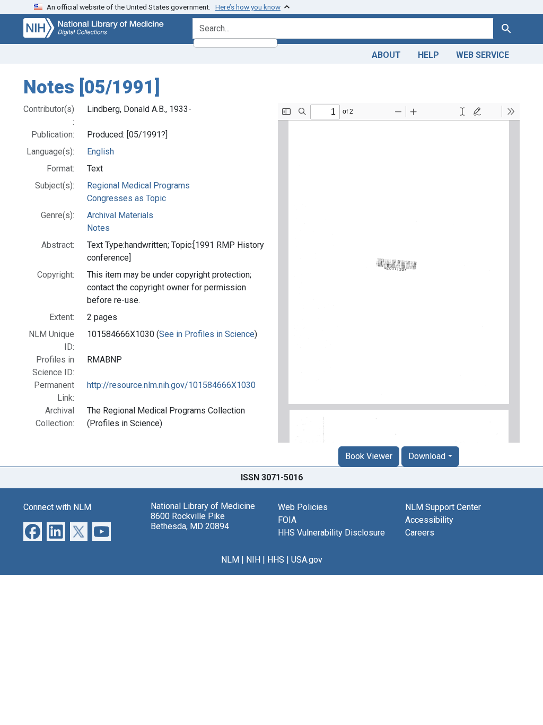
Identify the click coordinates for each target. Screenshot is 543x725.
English (100, 151)
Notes (98, 228)
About (386, 55)
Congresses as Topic (126, 198)
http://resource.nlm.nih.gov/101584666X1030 (171, 385)
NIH (253, 560)
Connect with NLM (57, 507)
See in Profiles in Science (207, 334)
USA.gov (306, 560)
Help (428, 55)
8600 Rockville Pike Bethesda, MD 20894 (190, 521)
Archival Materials (120, 215)
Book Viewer (368, 456)
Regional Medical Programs (138, 185)
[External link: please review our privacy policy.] (32, 530)
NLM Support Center (443, 507)
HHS (275, 560)
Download (426, 456)
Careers (419, 533)
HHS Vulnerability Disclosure (331, 533)
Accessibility (429, 520)
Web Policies (303, 507)
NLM (230, 560)
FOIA (287, 520)
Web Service (482, 55)
